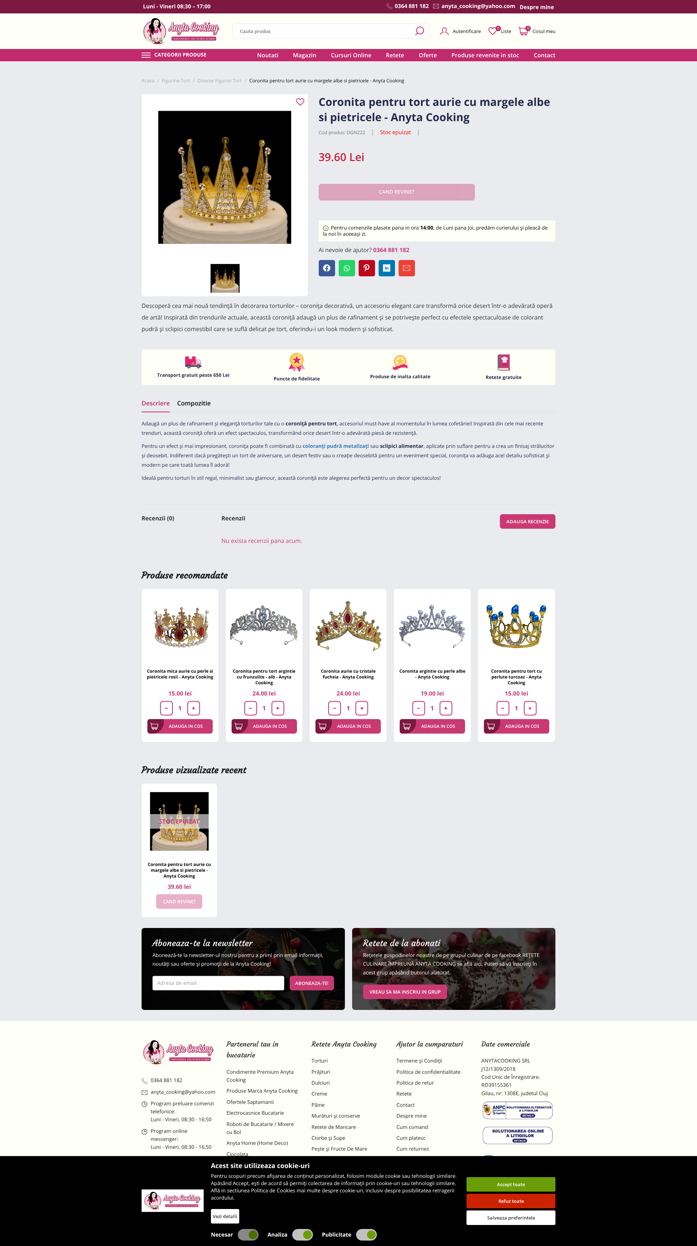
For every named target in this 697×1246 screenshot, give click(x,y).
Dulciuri (320, 1083)
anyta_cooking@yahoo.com (183, 1092)
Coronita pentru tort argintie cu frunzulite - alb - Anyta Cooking (264, 677)
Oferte (428, 55)
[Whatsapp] (347, 268)
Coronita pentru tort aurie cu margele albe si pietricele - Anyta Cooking (179, 870)
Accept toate (511, 1184)
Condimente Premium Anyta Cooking (260, 1076)
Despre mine (411, 1116)
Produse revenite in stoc (485, 55)
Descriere (156, 403)
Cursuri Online (351, 55)
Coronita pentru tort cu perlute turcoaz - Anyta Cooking (516, 677)
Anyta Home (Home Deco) (257, 1143)
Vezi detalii (225, 1216)
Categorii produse (180, 55)
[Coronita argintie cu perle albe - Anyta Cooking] (432, 627)
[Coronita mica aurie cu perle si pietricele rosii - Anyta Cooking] (180, 627)
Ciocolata (237, 1154)
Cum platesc (410, 1138)
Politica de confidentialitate (428, 1072)
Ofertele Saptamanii (250, 1102)
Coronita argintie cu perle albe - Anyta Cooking (432, 674)
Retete (395, 55)
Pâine (318, 1105)
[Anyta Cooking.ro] (173, 1200)
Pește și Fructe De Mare (339, 1149)
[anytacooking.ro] (179, 1052)
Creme (319, 1093)
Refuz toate (511, 1201)
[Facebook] (327, 268)
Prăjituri (320, 1072)
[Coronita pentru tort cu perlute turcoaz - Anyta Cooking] (516, 627)
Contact (544, 55)
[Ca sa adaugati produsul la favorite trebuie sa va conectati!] (300, 102)
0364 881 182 (391, 250)
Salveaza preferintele (511, 1217)
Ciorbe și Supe (328, 1138)
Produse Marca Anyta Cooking (262, 1091)
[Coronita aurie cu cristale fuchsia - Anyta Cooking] (348, 627)
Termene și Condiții (419, 1060)
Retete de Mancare (333, 1127)
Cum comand (412, 1127)
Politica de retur (415, 1083)
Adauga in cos (186, 726)
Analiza (278, 1234)
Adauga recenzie (527, 521)
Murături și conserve (335, 1116)
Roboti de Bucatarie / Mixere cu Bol (260, 1128)
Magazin (305, 55)
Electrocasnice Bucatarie (255, 1113)
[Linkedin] (387, 268)
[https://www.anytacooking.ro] (181, 31)
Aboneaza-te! (312, 983)
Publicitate (336, 1234)
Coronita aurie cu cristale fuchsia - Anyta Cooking (348, 674)
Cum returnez (412, 1149)
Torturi (319, 1060)
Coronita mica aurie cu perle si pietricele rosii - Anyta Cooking (180, 674)
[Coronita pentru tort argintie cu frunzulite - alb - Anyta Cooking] (264, 627)
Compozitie (194, 403)
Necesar (222, 1234)
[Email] (407, 268)
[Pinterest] (367, 268)
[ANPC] (518, 1112)
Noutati (267, 55)
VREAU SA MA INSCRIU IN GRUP (405, 992)
